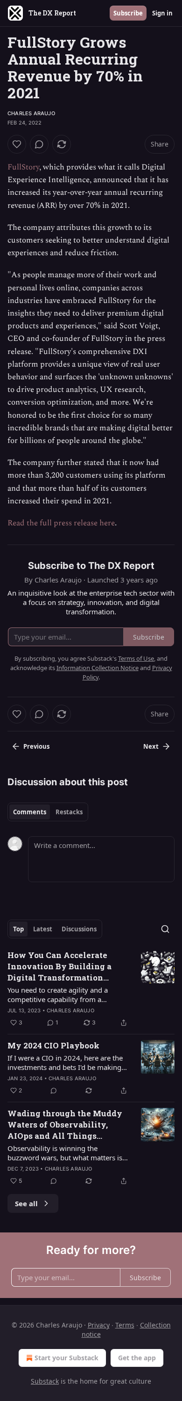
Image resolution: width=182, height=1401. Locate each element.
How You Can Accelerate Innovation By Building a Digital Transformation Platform (59, 966)
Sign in (162, 13)
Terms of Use (136, 658)
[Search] (165, 929)
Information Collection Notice (97, 668)
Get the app (137, 1357)
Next (151, 746)
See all (26, 1203)
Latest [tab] (42, 929)
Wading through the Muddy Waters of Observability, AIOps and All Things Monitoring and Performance (67, 1125)
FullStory (23, 167)
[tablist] (47, 812)
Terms (124, 1324)
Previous (36, 746)
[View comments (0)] (39, 144)
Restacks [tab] (69, 812)
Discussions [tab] (79, 929)
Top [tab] (18, 929)
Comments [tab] (29, 812)
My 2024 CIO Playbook (53, 1045)
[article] (91, 989)
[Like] (16, 144)
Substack (45, 1381)
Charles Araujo (31, 113)
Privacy (99, 1324)
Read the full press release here (61, 523)
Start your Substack (66, 1357)
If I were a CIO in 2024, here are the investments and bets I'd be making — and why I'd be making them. (65, 1062)
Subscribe (128, 13)
